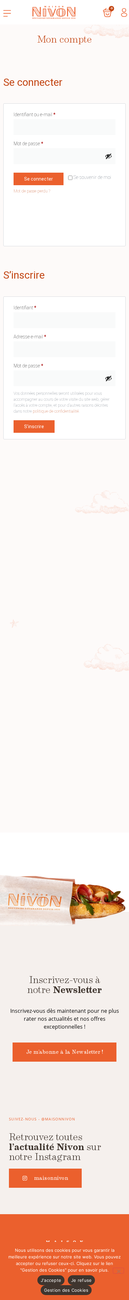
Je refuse (81, 1280)
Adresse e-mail (40, 335)
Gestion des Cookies (66, 1290)
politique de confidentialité (56, 411)
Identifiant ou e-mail (45, 113)
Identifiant (35, 306)
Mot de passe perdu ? (32, 191)
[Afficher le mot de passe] (108, 156)
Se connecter (38, 179)
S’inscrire (34, 426)
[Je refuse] (118, 1271)
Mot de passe (39, 142)
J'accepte (51, 1280)
